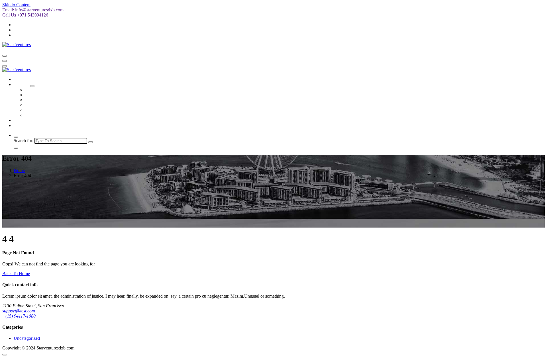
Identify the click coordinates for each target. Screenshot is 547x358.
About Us (22, 120)
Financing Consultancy (46, 105)
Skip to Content (16, 4)
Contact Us (24, 125)
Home (19, 79)
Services (21, 84)
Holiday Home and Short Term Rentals (60, 94)
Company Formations (44, 89)
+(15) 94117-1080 (19, 316)
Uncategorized (27, 338)
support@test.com (18, 310)
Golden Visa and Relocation (50, 110)
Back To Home (16, 273)
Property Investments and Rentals (55, 115)
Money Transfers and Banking (52, 99)
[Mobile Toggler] (32, 86)
